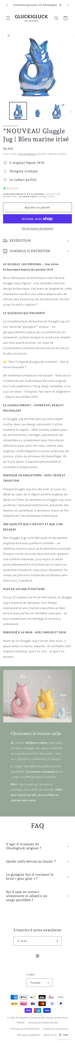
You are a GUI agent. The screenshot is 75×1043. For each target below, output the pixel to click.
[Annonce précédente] (7, 5)
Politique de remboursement (43, 1022)
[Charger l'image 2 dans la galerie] (37, 111)
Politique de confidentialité (25, 1028)
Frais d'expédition (27, 153)
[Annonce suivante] (67, 5)
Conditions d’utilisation (55, 1028)
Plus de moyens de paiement (37, 228)
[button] (8, 18)
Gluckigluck (22, 1017)
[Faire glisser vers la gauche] (4, 112)
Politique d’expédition (28, 1034)
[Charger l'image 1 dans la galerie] (18, 111)
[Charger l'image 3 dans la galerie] (56, 111)
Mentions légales (53, 1034)
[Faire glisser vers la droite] (71, 112)
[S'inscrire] (56, 941)
